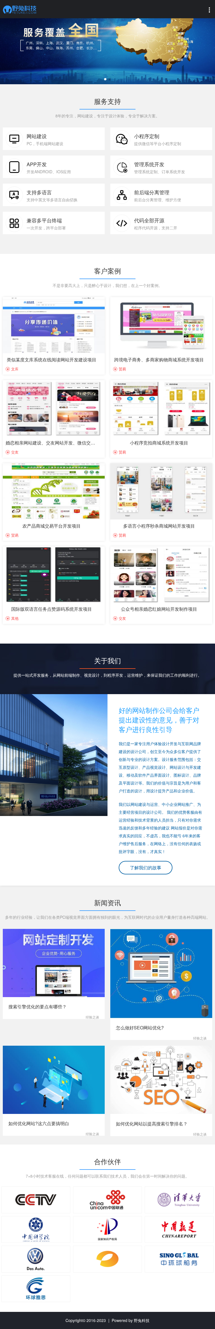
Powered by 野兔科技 (130, 1320)
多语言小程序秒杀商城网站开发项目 (159, 526)
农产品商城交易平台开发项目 (51, 526)
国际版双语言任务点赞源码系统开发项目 (51, 609)
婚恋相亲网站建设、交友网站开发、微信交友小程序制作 (62, 442)
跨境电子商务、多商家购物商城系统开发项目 (159, 359)
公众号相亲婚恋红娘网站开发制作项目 (159, 609)
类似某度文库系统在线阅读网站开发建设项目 (51, 359)
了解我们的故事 (145, 867)
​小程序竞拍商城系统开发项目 (159, 442)
